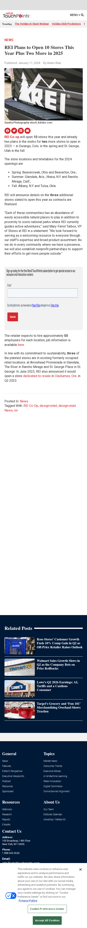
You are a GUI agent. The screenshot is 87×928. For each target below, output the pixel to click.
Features (6, 766)
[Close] (80, 869)
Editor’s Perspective (12, 771)
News (8, 40)
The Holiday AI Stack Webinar (32, 23)
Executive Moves (52, 771)
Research (7, 814)
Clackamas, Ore (65, 376)
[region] (43, 895)
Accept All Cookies (47, 920)
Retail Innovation (52, 781)
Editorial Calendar (53, 814)
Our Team (49, 809)
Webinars (7, 809)
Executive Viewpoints (13, 776)
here (21, 345)
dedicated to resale (37, 376)
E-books (6, 824)
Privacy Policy (28, 900)
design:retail (48, 406)
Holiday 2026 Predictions (66, 23)
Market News (50, 761)
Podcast (6, 781)
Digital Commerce (53, 786)
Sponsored (7, 791)
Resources (7, 786)
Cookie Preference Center (47, 908)
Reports (6, 819)
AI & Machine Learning (55, 776)
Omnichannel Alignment (57, 791)
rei (16, 410)
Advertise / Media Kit (55, 819)
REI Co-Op (30, 406)
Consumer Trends (53, 766)
